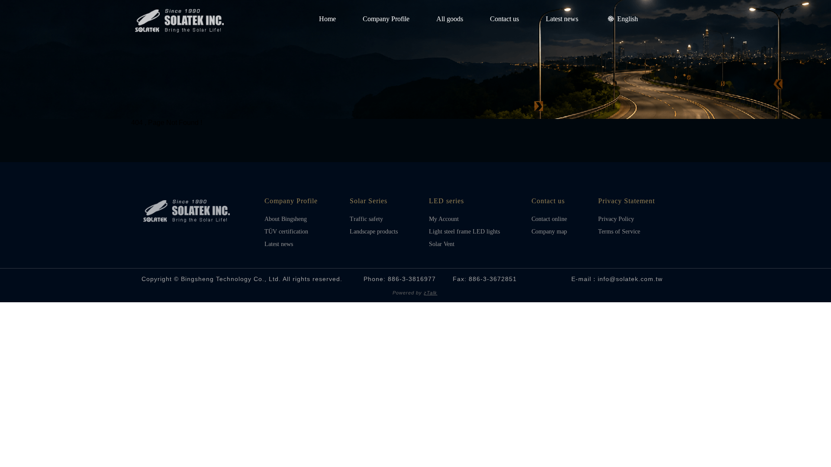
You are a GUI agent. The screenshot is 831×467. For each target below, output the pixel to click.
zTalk (430, 292)
